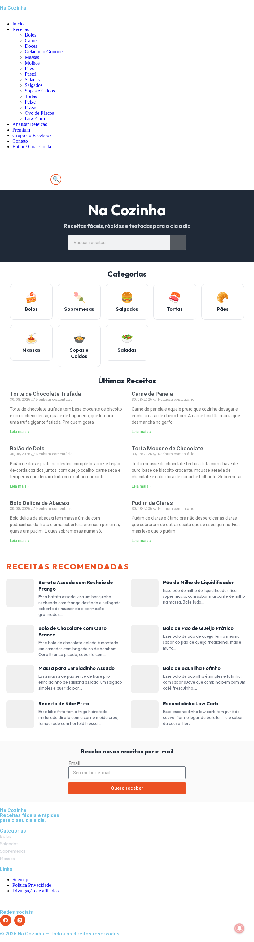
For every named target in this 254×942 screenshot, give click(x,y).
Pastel (30, 74)
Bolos (30, 35)
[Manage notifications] (239, 928)
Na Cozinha (13, 8)
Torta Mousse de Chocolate (167, 448)
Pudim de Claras (152, 503)
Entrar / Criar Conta (31, 146)
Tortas (31, 96)
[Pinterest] (41, 173)
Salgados (33, 85)
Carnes (31, 40)
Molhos (32, 62)
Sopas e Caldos (40, 90)
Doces (31, 46)
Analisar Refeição (29, 124)
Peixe (30, 102)
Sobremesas (13, 851)
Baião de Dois (27, 448)
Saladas (32, 79)
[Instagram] (24, 173)
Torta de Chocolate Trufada (45, 394)
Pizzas (31, 107)
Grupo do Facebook (32, 135)
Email (74, 763)
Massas (32, 57)
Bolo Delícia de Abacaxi (39, 503)
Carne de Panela (152, 394)
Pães (29, 68)
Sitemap (20, 879)
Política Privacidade (31, 885)
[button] (127, 157)
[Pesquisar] (178, 242)
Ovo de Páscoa (39, 113)
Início (18, 23)
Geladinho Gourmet (44, 51)
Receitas (20, 29)
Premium (21, 129)
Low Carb (35, 118)
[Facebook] (7, 173)
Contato (20, 141)
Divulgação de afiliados (35, 890)
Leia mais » (19, 432)
